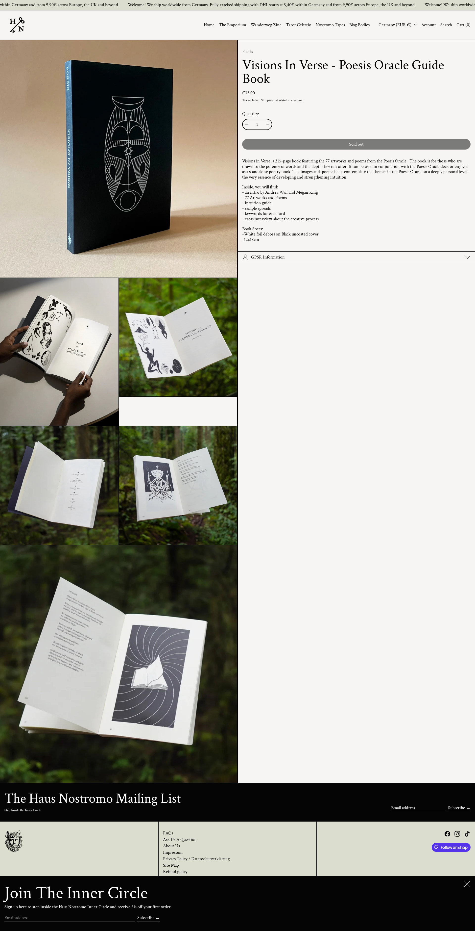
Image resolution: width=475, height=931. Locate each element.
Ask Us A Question (180, 839)
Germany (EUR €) (395, 25)
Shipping (267, 100)
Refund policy (175, 872)
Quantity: (250, 114)
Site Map (171, 865)
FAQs (168, 833)
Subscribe (456, 808)
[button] (446, 25)
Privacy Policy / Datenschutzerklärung (196, 859)
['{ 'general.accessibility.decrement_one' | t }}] (246, 124)
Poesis (247, 51)
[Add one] (268, 124)
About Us (171, 846)
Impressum (173, 852)
